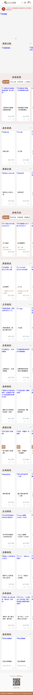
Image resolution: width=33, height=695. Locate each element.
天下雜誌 (6, 243)
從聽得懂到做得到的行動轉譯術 (23, 370)
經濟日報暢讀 (7, 661)
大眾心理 (13, 82)
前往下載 (16, 688)
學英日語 (13, 217)
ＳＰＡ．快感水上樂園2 (23, 576)
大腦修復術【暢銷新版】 (23, 411)
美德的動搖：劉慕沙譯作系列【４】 (8, 330)
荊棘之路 (6, 151)
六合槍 (20, 328)
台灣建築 (6, 287)
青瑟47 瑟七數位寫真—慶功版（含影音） (8, 619)
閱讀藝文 (27, 217)
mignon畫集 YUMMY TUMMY (23, 535)
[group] (16, 26)
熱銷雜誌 (6, 217)
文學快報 (20, 82)
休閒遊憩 (20, 217)
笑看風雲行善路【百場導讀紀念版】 (23, 110)
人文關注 (27, 82)
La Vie (20, 287)
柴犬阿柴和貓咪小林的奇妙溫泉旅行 (8, 536)
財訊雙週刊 (21, 243)
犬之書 (20, 151)
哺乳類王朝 (6, 493)
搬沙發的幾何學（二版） (23, 494)
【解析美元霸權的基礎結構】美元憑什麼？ (8, 110)
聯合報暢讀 (21, 661)
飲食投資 (21, 192)
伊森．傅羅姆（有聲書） (22, 452)
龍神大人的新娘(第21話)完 (8, 576)
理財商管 (6, 82)
